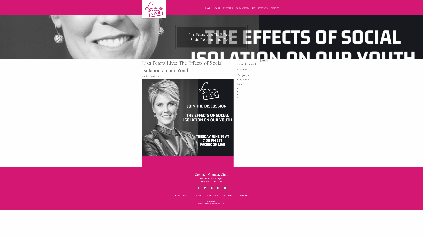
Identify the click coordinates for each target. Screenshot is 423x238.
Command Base (219, 203)
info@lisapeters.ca (206, 181)
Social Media (242, 8)
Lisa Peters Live (260, 8)
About (217, 8)
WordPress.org (244, 97)
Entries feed (243, 91)
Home (207, 8)
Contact (275, 8)
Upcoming (228, 8)
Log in (241, 88)
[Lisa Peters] (154, 9)
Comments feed (244, 94)
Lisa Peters (165, 76)
